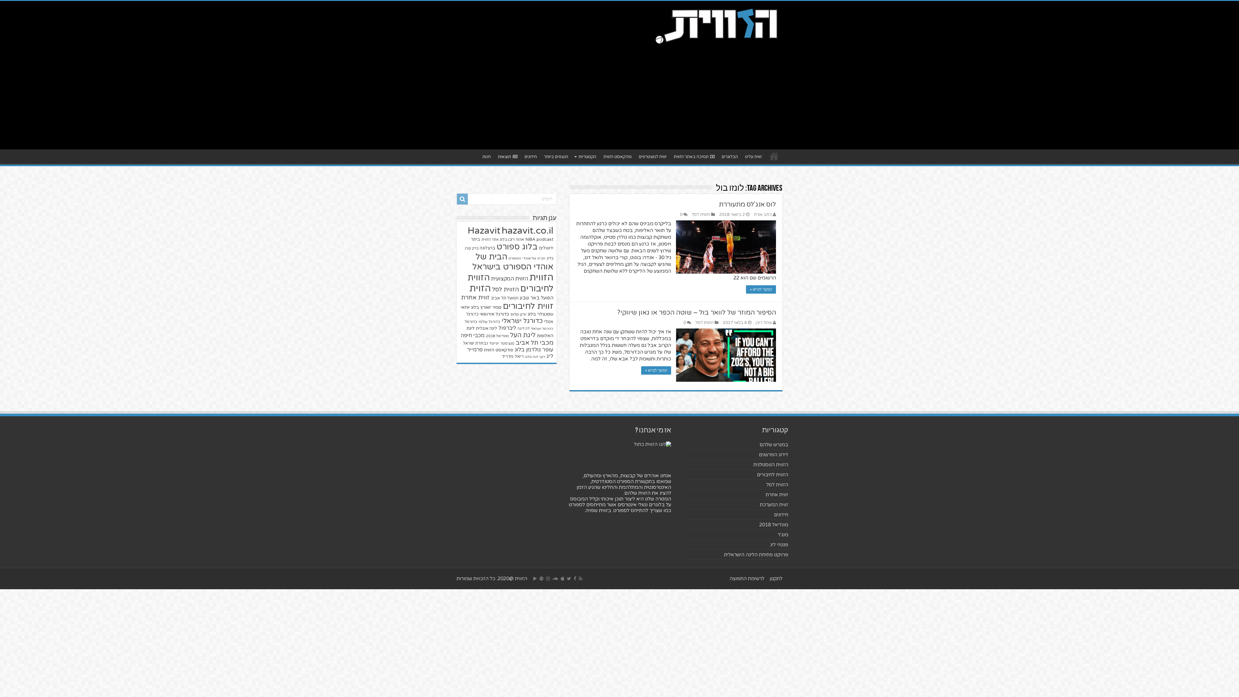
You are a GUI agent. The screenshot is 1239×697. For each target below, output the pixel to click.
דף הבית (774, 156)
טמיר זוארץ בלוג (486, 307)
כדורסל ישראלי (542, 329)
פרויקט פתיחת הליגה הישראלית (756, 555)
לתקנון (776, 578)
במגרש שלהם (774, 445)
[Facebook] (575, 578)
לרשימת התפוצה (747, 578)
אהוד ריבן (764, 322)
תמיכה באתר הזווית (691, 156)
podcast (545, 239)
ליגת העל (523, 335)
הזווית (541, 277)
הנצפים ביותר (556, 156)
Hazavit (484, 230)
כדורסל (471, 321)
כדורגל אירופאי (494, 314)
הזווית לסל (701, 214)
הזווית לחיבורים (772, 475)
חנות (486, 156)
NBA (530, 239)
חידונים (531, 156)
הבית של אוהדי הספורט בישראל (512, 262)
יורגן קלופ (518, 314)
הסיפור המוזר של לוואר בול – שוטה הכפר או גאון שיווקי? (696, 313)
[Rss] (580, 578)
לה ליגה (523, 329)
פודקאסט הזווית (617, 156)
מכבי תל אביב (534, 342)
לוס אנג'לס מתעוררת (747, 204)
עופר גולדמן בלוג (534, 349)
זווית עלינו (753, 156)
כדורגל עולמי (489, 321)
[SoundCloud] (555, 578)
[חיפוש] (462, 199)
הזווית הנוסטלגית (770, 465)
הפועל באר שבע (536, 298)
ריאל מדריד (513, 356)
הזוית (480, 288)
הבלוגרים (730, 156)
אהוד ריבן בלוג (512, 239)
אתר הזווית (490, 239)
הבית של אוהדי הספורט (527, 258)
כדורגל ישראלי (522, 321)
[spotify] (541, 578)
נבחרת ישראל (475, 343)
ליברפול (507, 328)
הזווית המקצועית (509, 279)
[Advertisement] (619, 94)
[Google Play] (535, 578)
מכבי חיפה (472, 335)
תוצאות (504, 156)
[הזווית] (716, 25)
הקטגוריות (587, 156)
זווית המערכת (774, 505)
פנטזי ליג (779, 545)
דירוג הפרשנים (773, 455)
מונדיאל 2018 (497, 336)
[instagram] (547, 578)
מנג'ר (783, 535)
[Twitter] (569, 578)
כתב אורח (763, 214)
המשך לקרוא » (761, 289)
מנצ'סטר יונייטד (501, 343)
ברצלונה (487, 248)
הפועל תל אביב (505, 298)
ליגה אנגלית (486, 328)
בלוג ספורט (517, 247)
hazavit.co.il (527, 230)
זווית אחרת (475, 297)
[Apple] (562, 578)
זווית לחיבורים (528, 306)
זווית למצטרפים (653, 156)
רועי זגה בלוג (535, 357)
